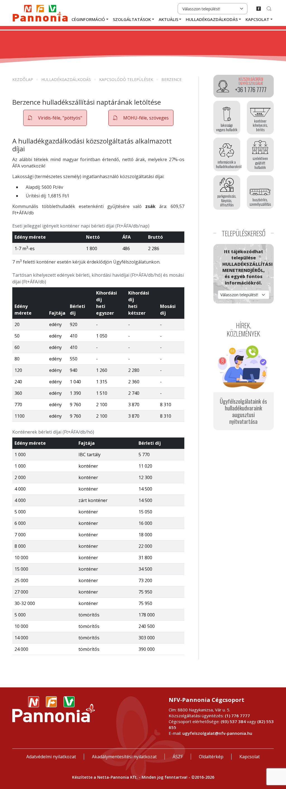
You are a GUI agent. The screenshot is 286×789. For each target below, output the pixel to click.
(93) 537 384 (233, 721)
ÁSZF (178, 757)
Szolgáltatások (132, 19)
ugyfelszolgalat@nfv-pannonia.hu (217, 733)
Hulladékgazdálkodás (212, 19)
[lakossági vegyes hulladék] (226, 117)
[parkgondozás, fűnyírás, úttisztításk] (226, 192)
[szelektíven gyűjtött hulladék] (260, 155)
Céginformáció (88, 19)
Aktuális (168, 19)
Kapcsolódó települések (126, 79)
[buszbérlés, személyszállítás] (260, 192)
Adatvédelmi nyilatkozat (51, 757)
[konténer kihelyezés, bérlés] (260, 117)
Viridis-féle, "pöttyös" (59, 118)
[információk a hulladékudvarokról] (226, 154)
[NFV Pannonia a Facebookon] (258, 8)
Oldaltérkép (211, 757)
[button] (55, 118)
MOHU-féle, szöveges (145, 118)
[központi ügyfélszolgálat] (243, 86)
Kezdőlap (22, 79)
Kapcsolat (257, 19)
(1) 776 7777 (237, 715)
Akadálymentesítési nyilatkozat (124, 757)
